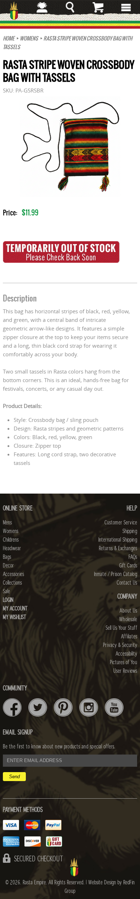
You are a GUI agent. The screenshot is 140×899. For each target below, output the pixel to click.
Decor (8, 566)
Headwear (12, 548)
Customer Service (120, 522)
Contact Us (127, 583)
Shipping (129, 531)
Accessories (13, 574)
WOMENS (29, 38)
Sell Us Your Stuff (121, 628)
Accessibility (126, 654)
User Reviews (125, 671)
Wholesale (128, 619)
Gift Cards (128, 566)
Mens (7, 522)
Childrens (11, 540)
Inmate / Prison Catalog (115, 574)
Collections (12, 583)
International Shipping (117, 540)
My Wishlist (14, 617)
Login (8, 600)
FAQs (133, 557)
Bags (7, 557)
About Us (128, 611)
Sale (6, 591)
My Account (15, 609)
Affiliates (129, 636)
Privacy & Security (120, 645)
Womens (10, 531)
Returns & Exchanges (118, 548)
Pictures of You (123, 662)
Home (8, 38)
